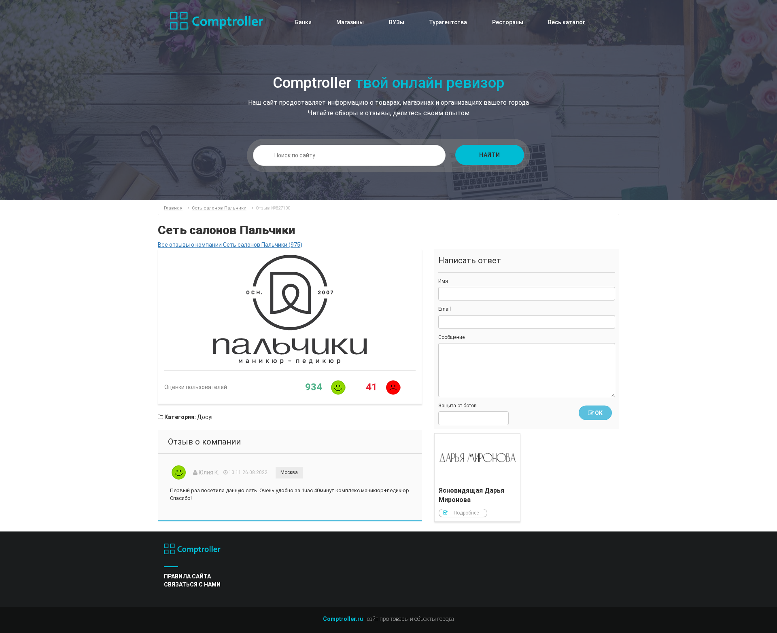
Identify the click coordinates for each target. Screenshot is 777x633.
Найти (489, 155)
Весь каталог (566, 22)
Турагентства (448, 22)
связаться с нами (192, 584)
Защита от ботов (457, 406)
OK (598, 413)
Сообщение (451, 337)
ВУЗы (396, 22)
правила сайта (187, 576)
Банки (303, 22)
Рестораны (507, 22)
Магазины (350, 22)
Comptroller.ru (343, 619)
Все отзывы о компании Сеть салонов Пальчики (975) (230, 244)
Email (444, 309)
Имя (443, 281)
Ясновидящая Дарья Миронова (477, 477)
